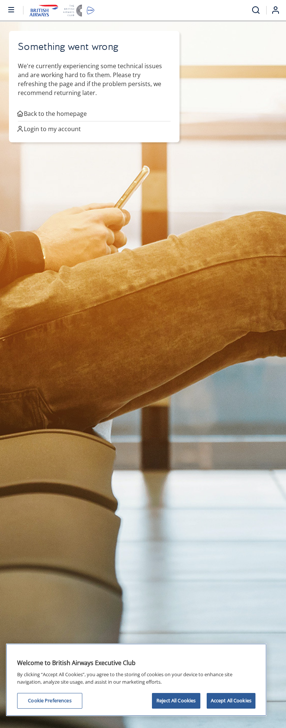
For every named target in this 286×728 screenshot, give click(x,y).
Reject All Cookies (176, 700)
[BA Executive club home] (62, 10)
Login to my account (52, 129)
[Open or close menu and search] (11, 9)
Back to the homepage (55, 114)
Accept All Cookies (231, 700)
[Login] (278, 10)
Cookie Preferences (49, 700)
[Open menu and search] (255, 10)
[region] (136, 679)
